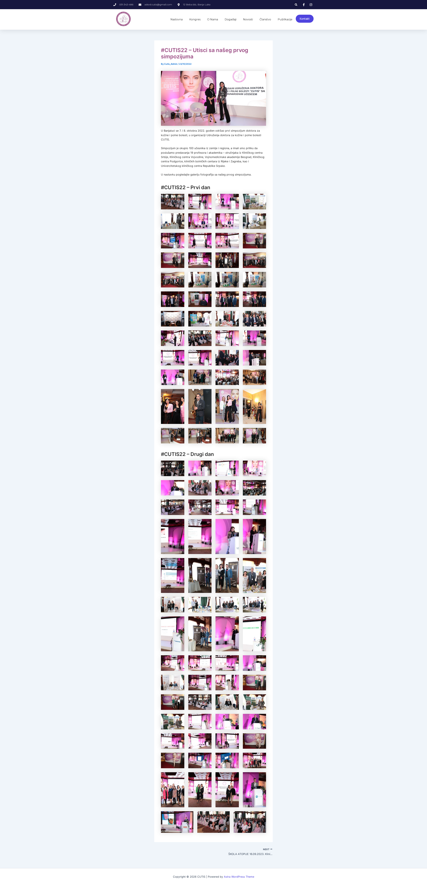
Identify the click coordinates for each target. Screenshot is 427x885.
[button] (296, 4)
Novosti (248, 19)
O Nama (212, 19)
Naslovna (176, 19)
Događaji (230, 19)
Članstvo (265, 19)
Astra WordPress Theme (239, 876)
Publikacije (285, 19)
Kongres (194, 19)
